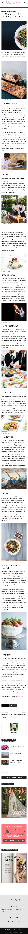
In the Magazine (13, 11)
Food (8, 11)
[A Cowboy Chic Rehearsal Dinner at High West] (5, 762)
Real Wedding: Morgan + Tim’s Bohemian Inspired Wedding (7, 716)
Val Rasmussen (14, 732)
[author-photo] (14, 727)
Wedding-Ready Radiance (20, 714)
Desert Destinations (15, 753)
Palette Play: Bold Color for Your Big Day (17, 747)
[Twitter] (19, 921)
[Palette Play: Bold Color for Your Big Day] (5, 747)
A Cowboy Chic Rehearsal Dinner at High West (16, 761)
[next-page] (5, 768)
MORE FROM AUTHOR (8, 742)
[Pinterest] (15, 921)
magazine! (20, 696)
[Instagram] (12, 921)
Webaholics (4, 911)
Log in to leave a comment (14, 777)
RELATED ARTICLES (8, 739)
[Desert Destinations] (5, 755)
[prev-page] (2, 768)
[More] (18, 705)
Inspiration (4, 11)
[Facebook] (8, 921)
